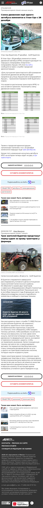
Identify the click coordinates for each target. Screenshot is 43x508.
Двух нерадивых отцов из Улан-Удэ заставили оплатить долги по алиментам (24, 201)
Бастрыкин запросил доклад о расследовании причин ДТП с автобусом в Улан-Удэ (24, 421)
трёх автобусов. (29, 150)
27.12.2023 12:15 (6, 8)
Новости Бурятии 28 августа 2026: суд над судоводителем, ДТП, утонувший (23, 415)
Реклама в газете (9, 446)
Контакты (6, 443)
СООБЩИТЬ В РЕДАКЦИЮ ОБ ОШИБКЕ (17, 449)
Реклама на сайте (19, 443)
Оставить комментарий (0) (21, 173)
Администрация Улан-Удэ (10, 51)
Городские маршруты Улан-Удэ (14, 113)
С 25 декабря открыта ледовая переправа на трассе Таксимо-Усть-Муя (23, 220)
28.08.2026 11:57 (6, 231)
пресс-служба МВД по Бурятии (12, 272)
